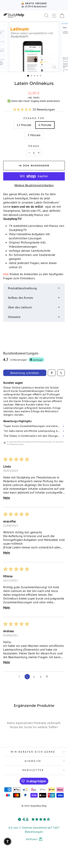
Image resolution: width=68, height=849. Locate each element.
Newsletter (33, 769)
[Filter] (52, 373)
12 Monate (24, 125)
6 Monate (45, 125)
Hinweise (33, 760)
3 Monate (34, 135)
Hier (6, 274)
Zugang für (34, 118)
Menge (34, 145)
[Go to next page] (48, 676)
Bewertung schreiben (24, 373)
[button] (22, 109)
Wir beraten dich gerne (33, 751)
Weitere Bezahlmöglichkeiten (34, 185)
